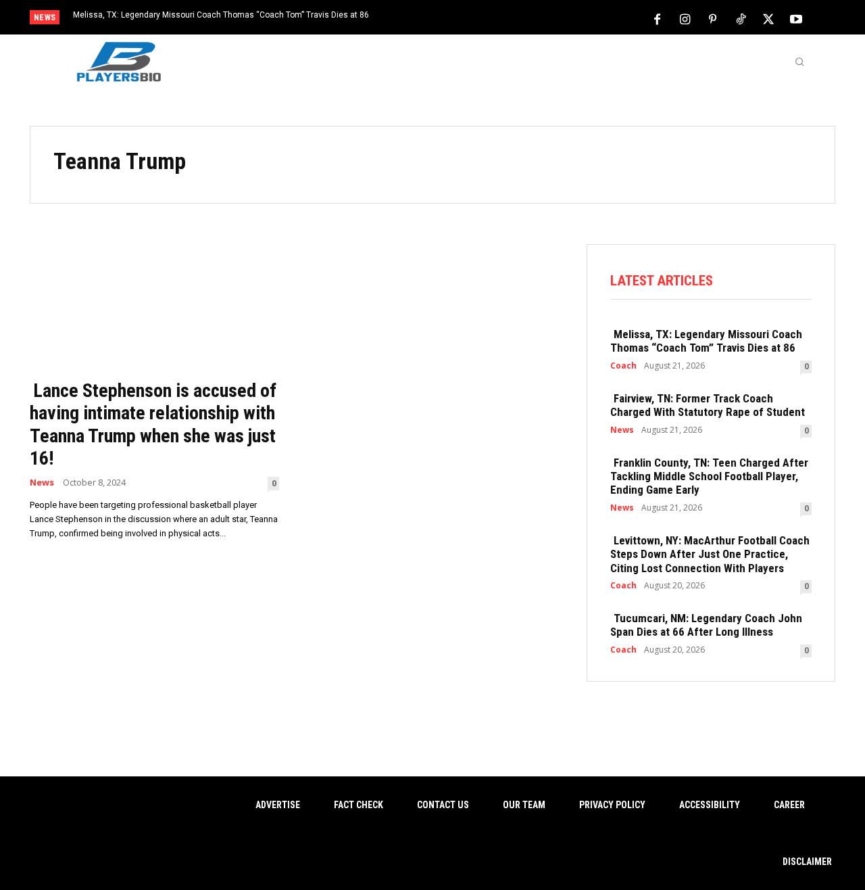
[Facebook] (657, 18)
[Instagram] (685, 18)
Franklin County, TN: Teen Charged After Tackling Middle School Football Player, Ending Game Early (709, 476)
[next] (477, 18)
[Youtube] (796, 18)
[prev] (455, 18)
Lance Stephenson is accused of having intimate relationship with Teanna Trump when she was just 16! (153, 424)
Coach (623, 366)
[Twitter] (768, 18)
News (42, 482)
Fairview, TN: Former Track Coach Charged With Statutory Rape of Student (707, 405)
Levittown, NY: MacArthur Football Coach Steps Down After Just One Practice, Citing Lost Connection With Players (710, 554)
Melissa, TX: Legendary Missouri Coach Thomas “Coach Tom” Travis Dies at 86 (221, 15)
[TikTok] (740, 18)
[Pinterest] (713, 18)
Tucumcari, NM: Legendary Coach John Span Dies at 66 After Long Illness (706, 624)
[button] (799, 61)
